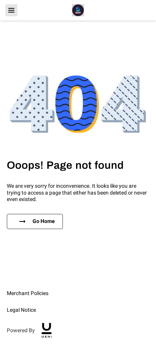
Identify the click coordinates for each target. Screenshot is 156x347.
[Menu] (11, 10)
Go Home (44, 221)
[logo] (46, 330)
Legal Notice (21, 310)
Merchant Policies (27, 293)
